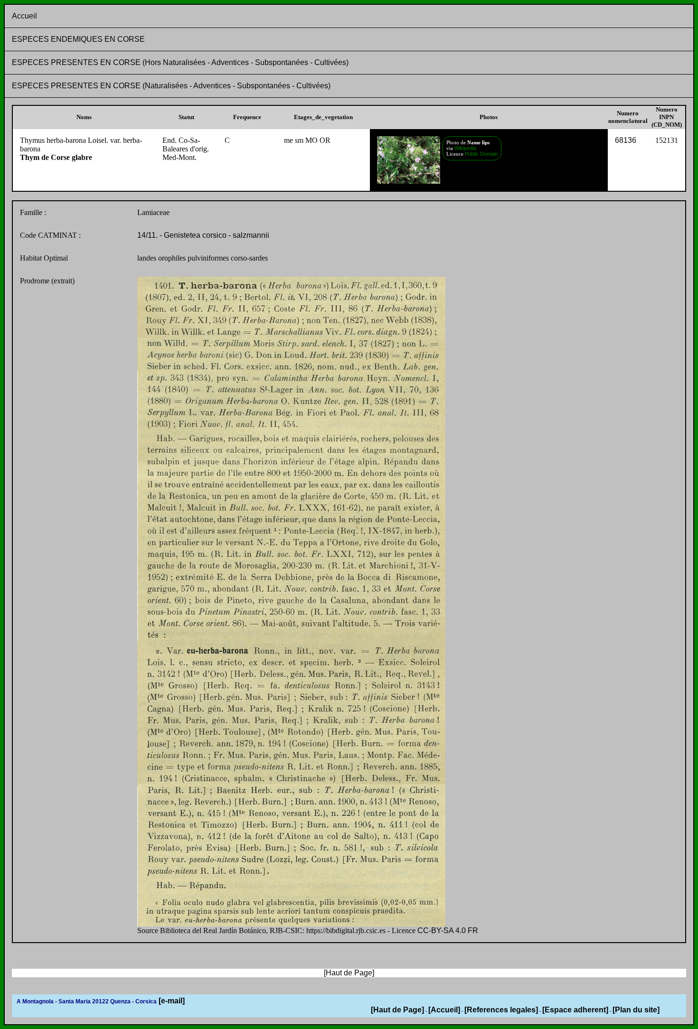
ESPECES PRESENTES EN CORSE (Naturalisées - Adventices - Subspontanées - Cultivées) (171, 86)
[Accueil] (444, 1010)
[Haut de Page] (397, 1010)
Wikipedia (464, 148)
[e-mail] (171, 1001)
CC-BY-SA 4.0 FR (447, 930)
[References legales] (501, 1010)
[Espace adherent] (575, 1010)
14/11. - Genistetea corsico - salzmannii (203, 235)
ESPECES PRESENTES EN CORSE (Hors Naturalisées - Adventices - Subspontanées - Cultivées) (180, 62)
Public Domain (481, 154)
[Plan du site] (636, 1010)
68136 (625, 140)
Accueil (24, 16)
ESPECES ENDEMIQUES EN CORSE (78, 39)
